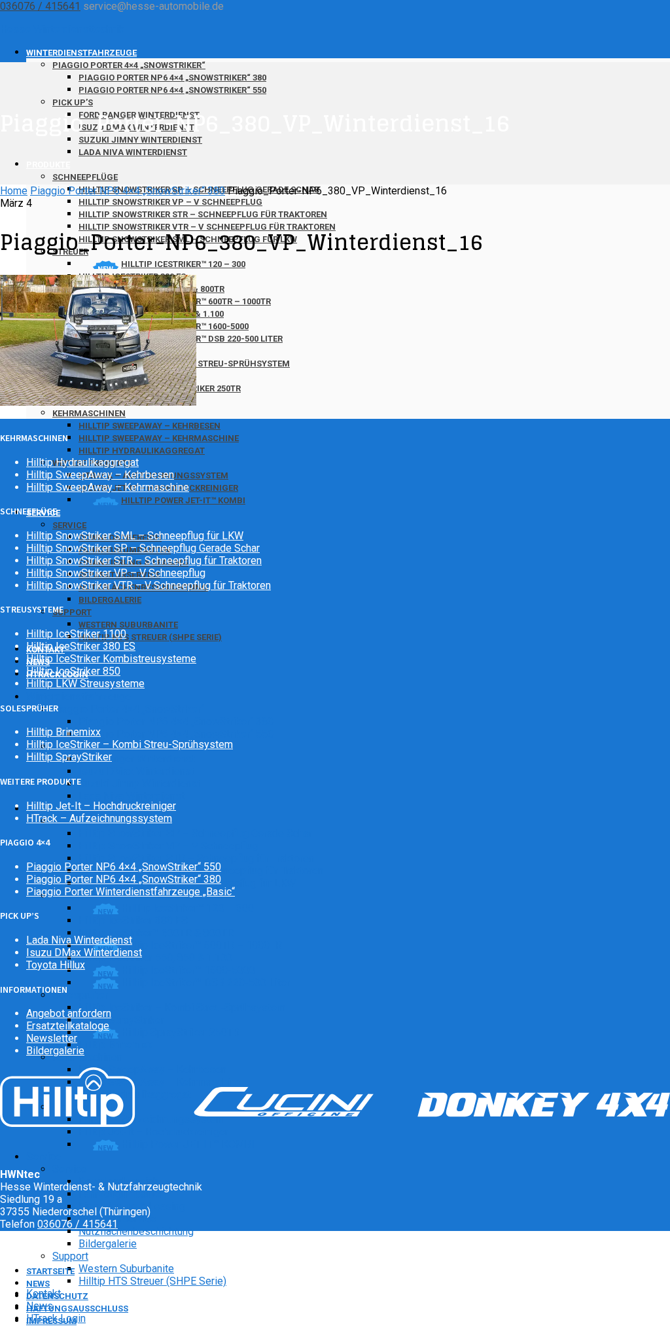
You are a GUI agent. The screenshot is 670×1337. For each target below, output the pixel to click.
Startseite (50, 1271)
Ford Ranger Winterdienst (137, 759)
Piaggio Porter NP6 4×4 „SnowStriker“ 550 (172, 90)
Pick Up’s (72, 102)
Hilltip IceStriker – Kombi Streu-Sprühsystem (182, 1007)
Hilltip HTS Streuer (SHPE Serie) (150, 637)
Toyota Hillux (55, 965)
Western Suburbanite (128, 625)
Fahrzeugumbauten (122, 1194)
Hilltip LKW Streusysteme (85, 683)
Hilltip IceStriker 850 (73, 671)
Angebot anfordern (68, 1013)
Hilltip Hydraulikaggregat (142, 450)
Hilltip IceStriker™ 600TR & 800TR (156, 933)
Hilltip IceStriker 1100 (76, 634)
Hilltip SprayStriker (121, 1020)
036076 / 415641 (40, 6)
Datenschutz (57, 1296)
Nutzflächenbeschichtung (136, 1231)
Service (69, 525)
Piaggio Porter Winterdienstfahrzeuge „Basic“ (130, 891)
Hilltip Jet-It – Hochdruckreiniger (153, 1132)
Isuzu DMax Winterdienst (136, 771)
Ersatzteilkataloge (67, 1026)
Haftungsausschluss (77, 1308)
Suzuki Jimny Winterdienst (139, 783)
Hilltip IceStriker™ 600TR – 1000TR (201, 945)
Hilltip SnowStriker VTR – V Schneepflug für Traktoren (148, 585)
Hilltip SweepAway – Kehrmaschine (159, 438)
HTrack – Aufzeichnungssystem (99, 818)
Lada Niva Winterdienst (133, 152)
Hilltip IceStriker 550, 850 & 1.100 (155, 958)
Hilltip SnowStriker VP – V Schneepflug (170, 202)
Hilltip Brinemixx (116, 1045)
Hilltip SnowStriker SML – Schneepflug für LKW (134, 535)
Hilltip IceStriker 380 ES (133, 920)
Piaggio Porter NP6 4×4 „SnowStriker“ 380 (172, 77)
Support (72, 612)
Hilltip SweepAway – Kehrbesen (149, 426)
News (38, 1284)
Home (13, 191)
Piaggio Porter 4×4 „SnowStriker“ (128, 65)
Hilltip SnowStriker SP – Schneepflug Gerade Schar (195, 833)
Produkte (48, 164)
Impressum (51, 1321)
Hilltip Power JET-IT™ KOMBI (183, 500)
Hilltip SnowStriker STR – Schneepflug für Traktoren (203, 214)
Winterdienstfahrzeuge (81, 53)
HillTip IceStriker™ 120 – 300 (183, 264)
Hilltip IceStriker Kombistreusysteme (111, 658)
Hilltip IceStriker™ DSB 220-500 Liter (205, 982)
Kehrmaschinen (89, 413)
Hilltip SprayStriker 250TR (180, 1032)
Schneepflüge (85, 177)
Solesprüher (80, 995)
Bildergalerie (110, 600)
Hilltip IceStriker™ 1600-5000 (188, 970)
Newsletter (51, 1038)
